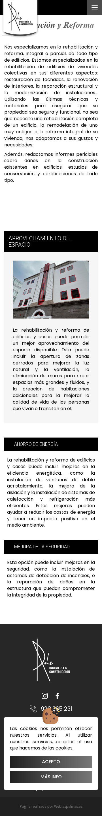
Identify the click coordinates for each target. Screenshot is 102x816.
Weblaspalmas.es (68, 806)
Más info (51, 776)
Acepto (51, 761)
